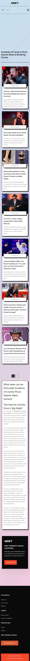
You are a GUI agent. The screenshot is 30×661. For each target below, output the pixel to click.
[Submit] (3, 10)
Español (3, 606)
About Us (3, 600)
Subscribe (9, 562)
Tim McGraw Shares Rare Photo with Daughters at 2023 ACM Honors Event (15, 351)
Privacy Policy (5, 615)
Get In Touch (4, 603)
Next (17, 376)
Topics (3, 627)
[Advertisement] (15, 30)
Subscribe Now (9, 643)
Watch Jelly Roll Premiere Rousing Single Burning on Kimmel (15, 93)
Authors (3, 631)
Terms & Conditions (6, 618)
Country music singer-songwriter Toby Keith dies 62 (13, 221)
